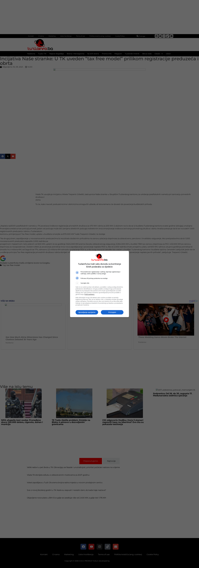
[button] (99, 283)
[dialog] (99, 284)
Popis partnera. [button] (89, 294)
